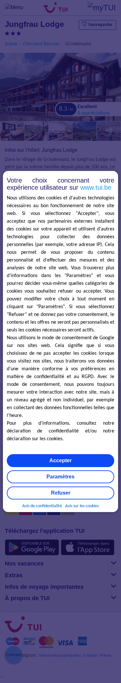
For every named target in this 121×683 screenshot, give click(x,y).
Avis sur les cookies (82, 506)
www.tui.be (95, 187)
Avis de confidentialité (42, 506)
